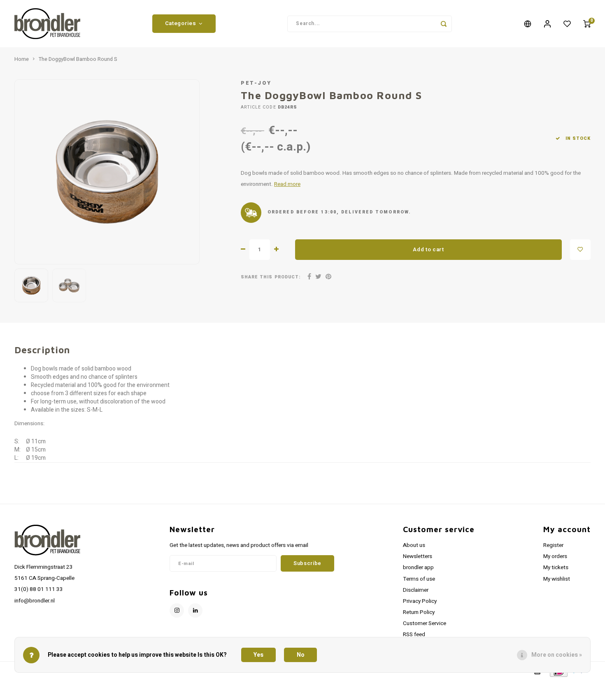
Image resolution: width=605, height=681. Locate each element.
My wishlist (556, 579)
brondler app (418, 567)
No (301, 655)
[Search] (443, 24)
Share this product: (270, 277)
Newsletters (417, 556)
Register (553, 545)
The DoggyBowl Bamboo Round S (78, 59)
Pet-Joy (256, 83)
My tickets (555, 567)
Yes (258, 655)
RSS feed (414, 634)
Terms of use (419, 579)
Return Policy (419, 612)
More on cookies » (556, 655)
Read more (287, 184)
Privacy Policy (420, 601)
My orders (555, 556)
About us (414, 545)
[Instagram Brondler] (177, 610)
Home (21, 59)
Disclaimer (415, 590)
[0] (587, 24)
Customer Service (424, 623)
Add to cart (428, 250)
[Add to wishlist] (580, 249)
